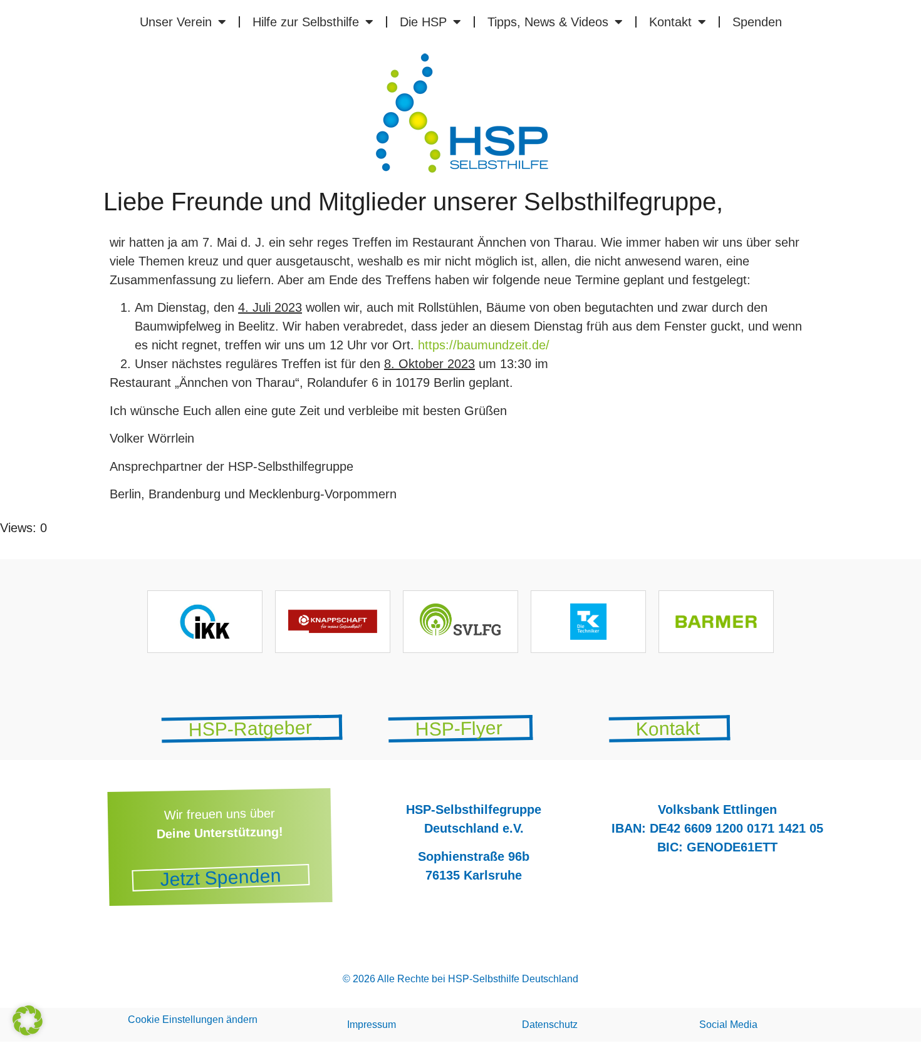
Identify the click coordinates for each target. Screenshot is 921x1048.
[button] (27, 1020)
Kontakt (670, 22)
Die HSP (423, 22)
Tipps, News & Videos (547, 22)
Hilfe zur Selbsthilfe (305, 22)
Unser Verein (176, 22)
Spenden (757, 22)
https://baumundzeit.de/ (483, 345)
